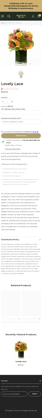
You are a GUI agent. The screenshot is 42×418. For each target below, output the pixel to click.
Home (3, 23)
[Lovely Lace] (21, 349)
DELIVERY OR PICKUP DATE (11, 118)
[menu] (2, 16)
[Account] (33, 16)
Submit (34, 394)
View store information (12, 149)
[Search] (9, 16)
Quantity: (4, 97)
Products (9, 23)
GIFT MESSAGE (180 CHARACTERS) (13, 109)
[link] (11, 318)
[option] (21, 46)
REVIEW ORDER (21, 135)
